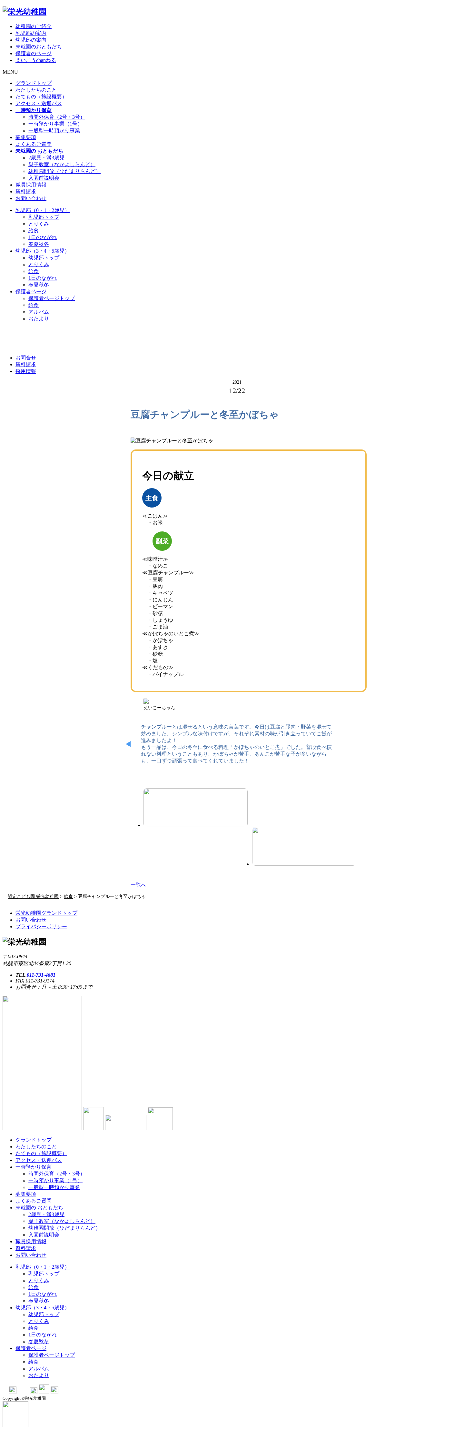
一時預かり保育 (33, 1167)
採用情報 (25, 371)
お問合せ (25, 357)
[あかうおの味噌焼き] (304, 846)
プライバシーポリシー (41, 926)
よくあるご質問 (33, 144)
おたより (38, 318)
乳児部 (42, 210)
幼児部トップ (43, 257)
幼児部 (42, 251)
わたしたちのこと (36, 90)
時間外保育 (56, 117)
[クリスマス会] (195, 807)
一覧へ (138, 885)
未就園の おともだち (39, 1207)
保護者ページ (30, 291)
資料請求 (25, 191)
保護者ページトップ (51, 298)
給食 (33, 230)
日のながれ (42, 237)
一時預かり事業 (55, 123)
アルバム (38, 312)
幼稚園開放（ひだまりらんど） (64, 171)
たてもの (41, 96)
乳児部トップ (43, 217)
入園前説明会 (43, 178)
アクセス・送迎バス (38, 103)
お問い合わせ (30, 198)
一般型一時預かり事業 (54, 130)
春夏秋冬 (38, 244)
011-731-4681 (41, 975)
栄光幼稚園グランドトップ (46, 913)
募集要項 (25, 137)
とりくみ (38, 224)
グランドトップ (33, 83)
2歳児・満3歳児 (46, 157)
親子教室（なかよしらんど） (61, 164)
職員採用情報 (30, 184)
